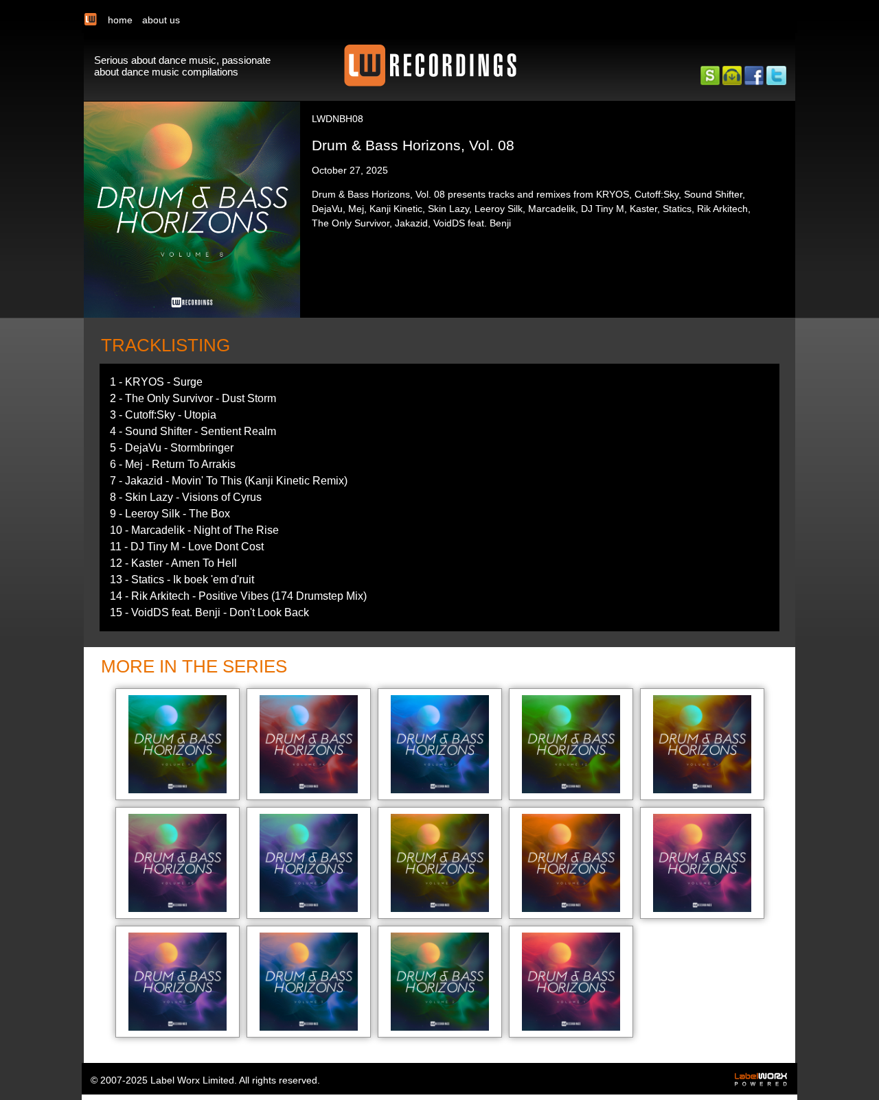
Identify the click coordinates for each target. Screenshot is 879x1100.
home (120, 19)
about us (161, 19)
